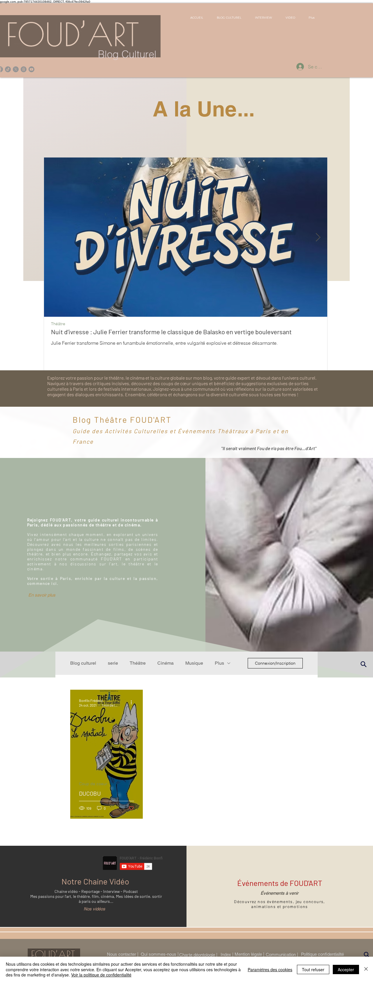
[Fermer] (366, 969)
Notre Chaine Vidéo (95, 881)
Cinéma (165, 663)
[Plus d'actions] (133, 702)
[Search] (367, 955)
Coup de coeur (93, 783)
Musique (194, 663)
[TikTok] (8, 69)
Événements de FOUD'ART (279, 882)
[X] (16, 69)
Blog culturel (83, 663)
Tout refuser (313, 969)
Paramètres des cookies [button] (270, 969)
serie (113, 663)
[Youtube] (31, 69)
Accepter (346, 969)
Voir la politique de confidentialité (101, 975)
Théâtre (58, 323)
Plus (219, 663)
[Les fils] (24, 69)
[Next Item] (318, 237)
